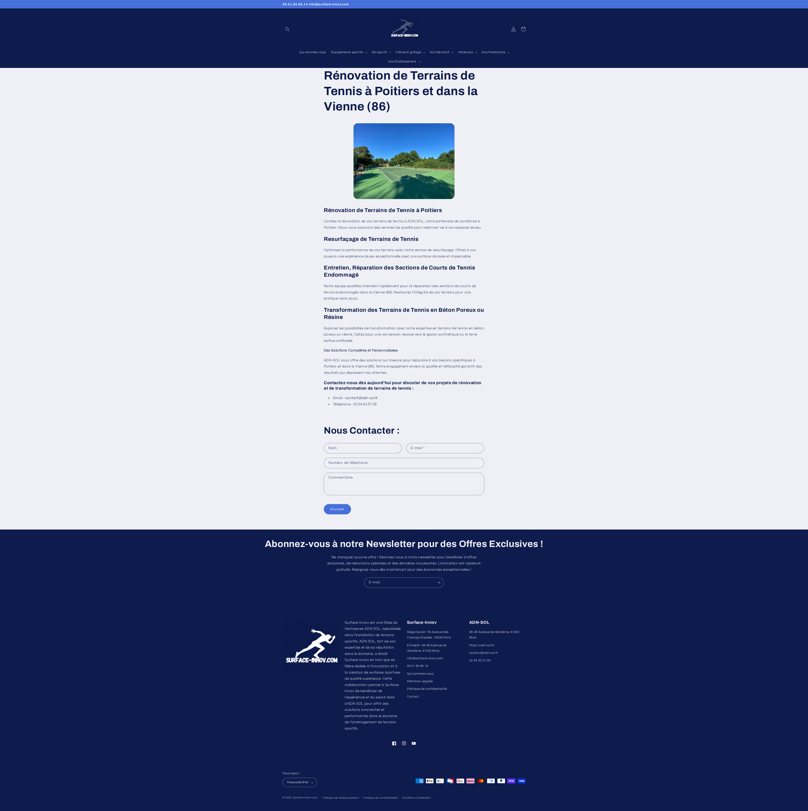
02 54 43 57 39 (479, 660)
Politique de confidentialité (427, 688)
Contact (413, 696)
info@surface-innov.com (425, 658)
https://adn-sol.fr (481, 645)
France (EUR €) (297, 782)
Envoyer (337, 509)
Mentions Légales (420, 681)
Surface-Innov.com (305, 797)
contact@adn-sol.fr (483, 652)
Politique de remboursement (341, 798)
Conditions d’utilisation (416, 798)
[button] (287, 29)
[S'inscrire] (439, 582)
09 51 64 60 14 (417, 666)
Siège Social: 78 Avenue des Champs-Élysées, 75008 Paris (429, 634)
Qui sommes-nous (420, 673)
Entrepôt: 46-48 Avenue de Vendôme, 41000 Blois (427, 648)
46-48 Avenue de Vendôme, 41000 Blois (494, 634)
